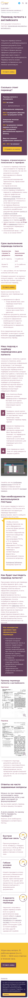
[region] (14, 258)
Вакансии (4, 980)
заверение (13, 224)
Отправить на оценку (12, 149)
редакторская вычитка (11, 188)
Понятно (6, 994)
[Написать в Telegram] (19, 3)
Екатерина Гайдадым (14, 562)
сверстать (15, 606)
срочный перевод (15, 335)
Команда (4, 978)
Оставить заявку (8, 72)
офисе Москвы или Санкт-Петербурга (12, 918)
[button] (14, 467)
